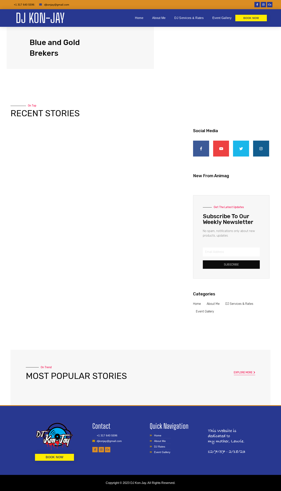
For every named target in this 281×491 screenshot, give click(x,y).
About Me (159, 18)
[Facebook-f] (257, 4)
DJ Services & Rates (189, 18)
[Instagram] (263, 4)
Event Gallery (221, 18)
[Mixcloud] (269, 4)
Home (139, 18)
